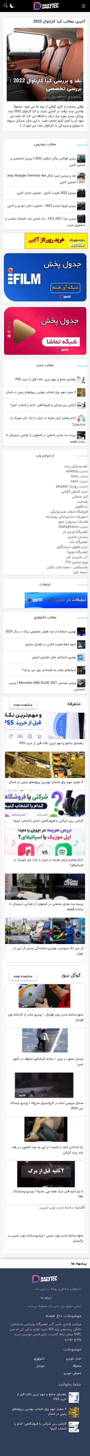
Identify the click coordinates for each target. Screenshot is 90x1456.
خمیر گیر (55, 1324)
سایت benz (79, 481)
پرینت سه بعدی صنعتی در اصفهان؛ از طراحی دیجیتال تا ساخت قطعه (45, 438)
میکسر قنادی (72, 1324)
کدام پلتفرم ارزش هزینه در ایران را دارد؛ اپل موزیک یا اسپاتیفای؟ (47, 421)
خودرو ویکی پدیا (76, 466)
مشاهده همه (23, 705)
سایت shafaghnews (73, 527)
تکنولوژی (39, 1358)
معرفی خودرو (72, 1373)
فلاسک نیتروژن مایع (73, 522)
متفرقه (77, 1366)
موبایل (40, 1366)
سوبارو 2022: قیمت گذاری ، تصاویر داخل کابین (47, 193)
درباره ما (46, 1297)
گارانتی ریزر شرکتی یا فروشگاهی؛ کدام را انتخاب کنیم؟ (43, 405)
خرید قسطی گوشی (74, 491)
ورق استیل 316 (76, 562)
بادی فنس (40, 1334)
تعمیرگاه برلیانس (36, 1324)
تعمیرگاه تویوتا (77, 552)
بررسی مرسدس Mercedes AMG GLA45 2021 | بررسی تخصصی (47, 686)
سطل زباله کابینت (60, 1334)
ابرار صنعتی (79, 496)
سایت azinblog (76, 471)
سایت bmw (79, 476)
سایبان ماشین (77, 537)
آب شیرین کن (76, 557)
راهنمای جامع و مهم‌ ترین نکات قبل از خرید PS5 (46, 379)
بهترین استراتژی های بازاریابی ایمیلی (54, 657)
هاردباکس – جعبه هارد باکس (67, 567)
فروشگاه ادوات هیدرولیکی (68, 511)
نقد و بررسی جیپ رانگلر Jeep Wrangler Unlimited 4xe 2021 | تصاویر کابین (46, 179)
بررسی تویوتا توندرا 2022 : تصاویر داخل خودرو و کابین (42, 206)
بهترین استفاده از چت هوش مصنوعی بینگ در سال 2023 (41, 631)
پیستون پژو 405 (60, 1329)
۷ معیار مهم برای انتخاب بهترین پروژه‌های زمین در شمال (41, 392)
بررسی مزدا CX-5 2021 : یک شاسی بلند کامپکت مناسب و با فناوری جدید (45, 222)
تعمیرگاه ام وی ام (75, 532)
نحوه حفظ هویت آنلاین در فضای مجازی (51, 644)
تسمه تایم (80, 572)
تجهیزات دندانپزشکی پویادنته (66, 517)
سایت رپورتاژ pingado (71, 486)
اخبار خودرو (73, 1358)
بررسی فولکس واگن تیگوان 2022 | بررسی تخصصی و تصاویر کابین (47, 161)
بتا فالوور (81, 506)
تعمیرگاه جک (78, 542)
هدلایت (82, 501)
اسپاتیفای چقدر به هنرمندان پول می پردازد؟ (49, 670)
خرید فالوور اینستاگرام (72, 547)
